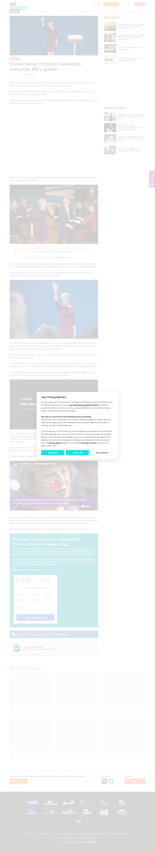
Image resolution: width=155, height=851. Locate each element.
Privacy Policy (55, 442)
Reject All (77, 452)
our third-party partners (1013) (83, 405)
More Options (102, 452)
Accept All (52, 452)
